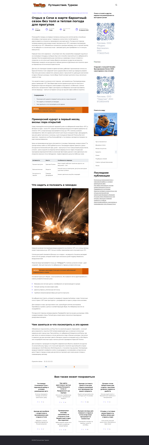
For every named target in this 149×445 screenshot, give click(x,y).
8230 (61, 263)
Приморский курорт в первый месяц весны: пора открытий (56, 99)
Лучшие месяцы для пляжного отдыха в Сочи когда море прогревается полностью (85, 414)
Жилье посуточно (101, 148)
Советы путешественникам (104, 162)
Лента (97, 165)
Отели (97, 155)
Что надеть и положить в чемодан (48, 101)
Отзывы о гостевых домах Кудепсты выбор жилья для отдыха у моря (107, 414)
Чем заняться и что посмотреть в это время (51, 104)
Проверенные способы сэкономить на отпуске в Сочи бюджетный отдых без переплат (63, 415)
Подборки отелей (101, 159)
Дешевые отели (101, 145)
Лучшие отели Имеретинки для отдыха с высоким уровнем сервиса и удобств (104, 198)
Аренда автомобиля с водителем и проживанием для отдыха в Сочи (41, 414)
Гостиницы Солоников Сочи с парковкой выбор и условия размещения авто (103, 181)
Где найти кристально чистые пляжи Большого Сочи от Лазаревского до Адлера (103, 187)
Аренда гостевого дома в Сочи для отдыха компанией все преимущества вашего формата (105, 193)
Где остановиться (101, 141)
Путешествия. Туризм (63, 5)
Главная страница (37, 13)
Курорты (98, 152)
